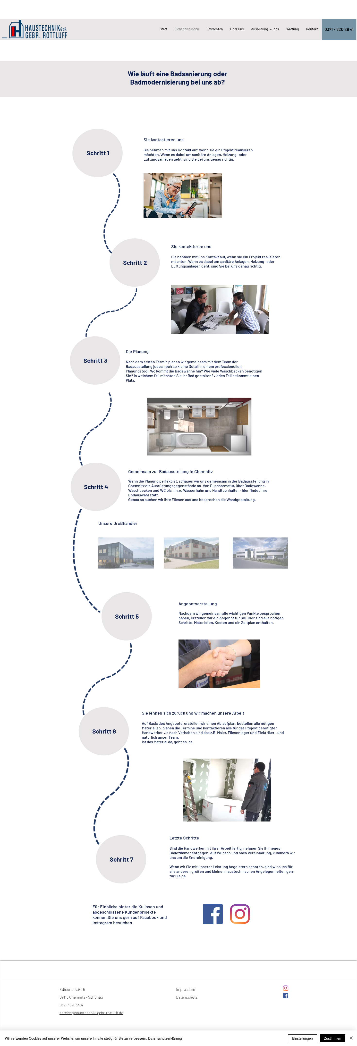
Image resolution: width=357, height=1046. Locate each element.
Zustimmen (332, 1038)
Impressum (185, 989)
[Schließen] (351, 1038)
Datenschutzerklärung (165, 1038)
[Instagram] (240, 914)
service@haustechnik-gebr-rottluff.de (91, 1012)
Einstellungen (302, 1038)
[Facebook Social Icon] (285, 995)
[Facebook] (213, 914)
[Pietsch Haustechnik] (126, 553)
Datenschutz (186, 997)
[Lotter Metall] (260, 553)
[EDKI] (191, 553)
